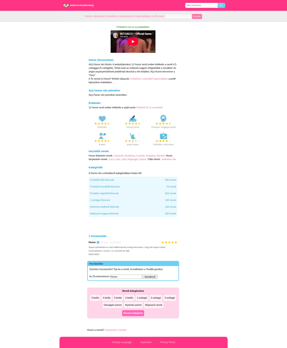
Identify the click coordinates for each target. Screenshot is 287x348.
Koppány (150, 155)
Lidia (123, 159)
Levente (140, 155)
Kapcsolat (146, 342)
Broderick (130, 155)
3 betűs (95, 298)
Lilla (117, 159)
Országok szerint (113, 305)
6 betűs (129, 298)
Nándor (161, 155)
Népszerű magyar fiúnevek (133, 213)
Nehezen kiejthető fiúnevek (133, 207)
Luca (111, 159)
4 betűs (106, 298)
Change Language (122, 342)
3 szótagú (170, 298)
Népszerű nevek (153, 305)
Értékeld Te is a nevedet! (149, 107)
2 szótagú (156, 298)
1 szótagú (142, 298)
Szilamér (119, 155)
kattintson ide (169, 159)
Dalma (142, 159)
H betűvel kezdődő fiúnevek (133, 186)
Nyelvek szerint (133, 305)
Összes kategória (133, 313)
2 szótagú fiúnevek (133, 200)
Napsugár (133, 159)
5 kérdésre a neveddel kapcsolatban (148, 78)
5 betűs (118, 298)
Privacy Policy (167, 342)
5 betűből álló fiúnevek (133, 180)
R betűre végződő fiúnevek (133, 193)
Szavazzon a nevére (115, 330)
